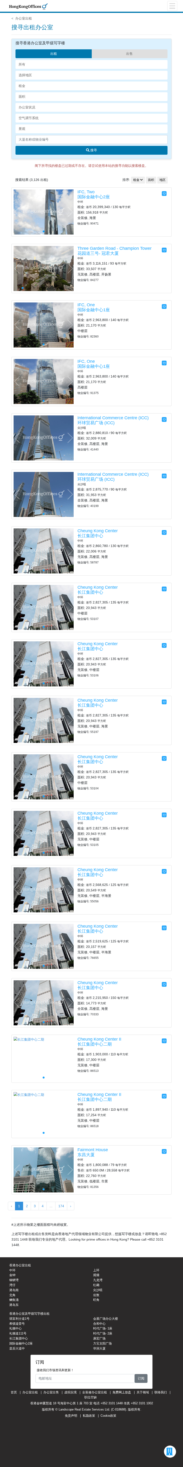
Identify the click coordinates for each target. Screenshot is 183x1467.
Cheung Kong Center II (99, 1039)
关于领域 (143, 1392)
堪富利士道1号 (19, 1318)
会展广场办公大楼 (105, 1318)
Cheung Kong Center (97, 530)
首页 (14, 1392)
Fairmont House (92, 1149)
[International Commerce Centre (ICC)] (44, 438)
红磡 (96, 1285)
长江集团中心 (90, 535)
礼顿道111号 (17, 1333)
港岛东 (14, 1305)
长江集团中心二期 (94, 1044)
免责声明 (71, 1415)
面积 (151, 180)
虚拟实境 (70, 1392)
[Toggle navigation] (172, 6)
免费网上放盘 (121, 1392)
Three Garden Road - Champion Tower (114, 248)
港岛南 (14, 1290)
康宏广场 (99, 1338)
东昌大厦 (86, 1154)
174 (61, 1206)
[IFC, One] (44, 325)
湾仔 (12, 1285)
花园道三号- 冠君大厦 (98, 253)
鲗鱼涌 (14, 1300)
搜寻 (93, 150)
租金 (136, 180)
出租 (53, 54)
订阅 (141, 1378)
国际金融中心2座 (93, 196)
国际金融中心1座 (93, 309)
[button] (70, 212)
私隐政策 (89, 1415)
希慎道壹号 (17, 1323)
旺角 (96, 1300)
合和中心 (99, 1323)
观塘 (96, 1275)
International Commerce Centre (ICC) (113, 417)
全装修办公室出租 (94, 1392)
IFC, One (86, 304)
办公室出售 (51, 1392)
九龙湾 (97, 1280)
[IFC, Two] (44, 212)
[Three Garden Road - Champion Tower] (44, 268)
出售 (129, 54)
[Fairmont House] (44, 1169)
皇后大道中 (17, 1348)
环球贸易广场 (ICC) (96, 422)
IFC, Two (86, 191)
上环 (96, 1270)
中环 (12, 1270)
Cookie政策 (108, 1415)
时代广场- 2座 (102, 1333)
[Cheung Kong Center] (44, 550)
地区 (162, 180)
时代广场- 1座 (102, 1328)
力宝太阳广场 (102, 1343)
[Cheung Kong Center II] (29, 1039)
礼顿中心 (15, 1328)
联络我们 (160, 1392)
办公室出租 (23, 18)
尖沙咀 (97, 1290)
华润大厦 (99, 1348)
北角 (12, 1295)
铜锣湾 (14, 1280)
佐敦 (96, 1295)
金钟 (12, 1275)
